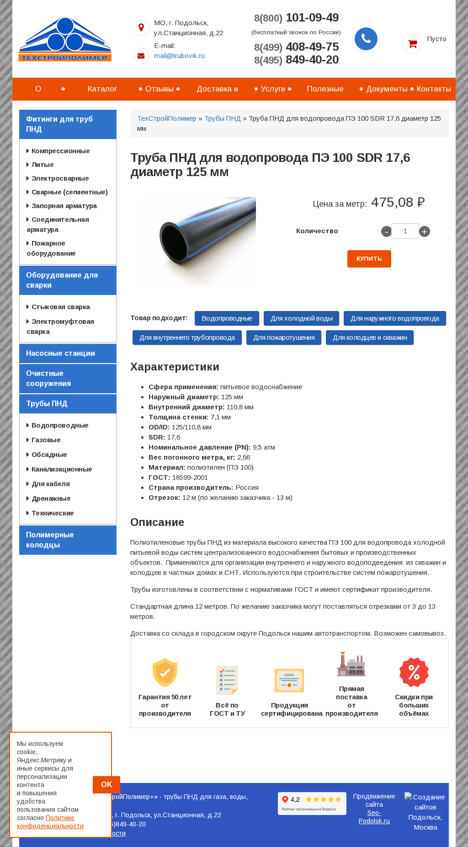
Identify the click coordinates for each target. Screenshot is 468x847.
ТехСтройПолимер (167, 118)
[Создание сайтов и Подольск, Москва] (425, 812)
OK (106, 784)
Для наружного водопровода (395, 318)
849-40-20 (296, 60)
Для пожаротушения (283, 337)
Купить (369, 258)
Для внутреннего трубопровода (187, 337)
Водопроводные (227, 318)
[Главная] (65, 38)
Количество (317, 231)
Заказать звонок (366, 38)
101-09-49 (296, 17)
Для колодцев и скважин (370, 337)
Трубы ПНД (222, 118)
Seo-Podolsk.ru (374, 817)
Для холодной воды (301, 318)
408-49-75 (296, 47)
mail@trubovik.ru (179, 55)
